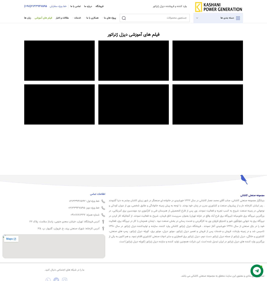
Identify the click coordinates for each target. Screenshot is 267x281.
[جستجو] (124, 18)
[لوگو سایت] (218, 7)
